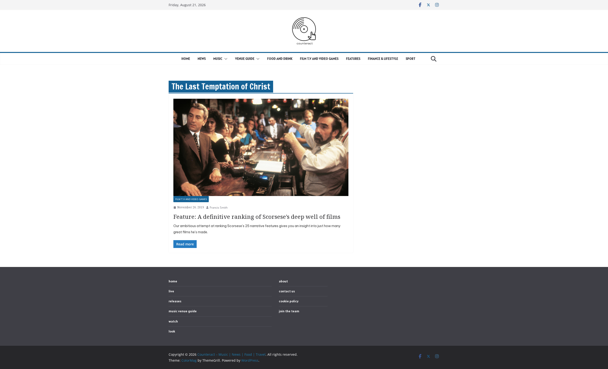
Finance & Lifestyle (383, 58)
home (185, 58)
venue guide (244, 58)
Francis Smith (219, 208)
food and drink (279, 58)
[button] (225, 58)
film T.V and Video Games (319, 58)
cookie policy (289, 301)
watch (173, 321)
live (171, 291)
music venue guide (183, 311)
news (202, 58)
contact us (287, 291)
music (217, 58)
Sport (410, 58)
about (283, 281)
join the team (289, 311)
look (172, 331)
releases (175, 301)
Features (353, 58)
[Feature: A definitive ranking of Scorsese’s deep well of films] (260, 147)
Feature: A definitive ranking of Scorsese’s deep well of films (256, 216)
